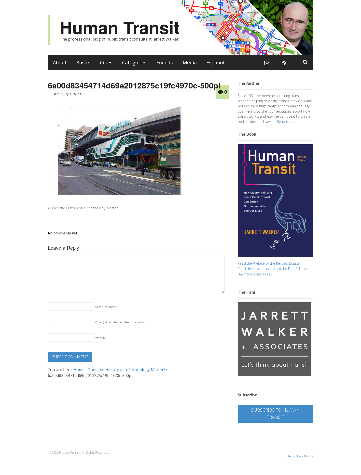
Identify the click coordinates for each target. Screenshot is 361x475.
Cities (106, 62)
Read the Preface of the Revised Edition (269, 263)
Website (100, 338)
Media (190, 62)
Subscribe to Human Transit (275, 413)
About (60, 62)
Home (78, 369)
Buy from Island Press (255, 274)
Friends (164, 62)
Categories (134, 62)
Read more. (286, 121)
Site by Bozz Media (299, 456)
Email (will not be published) (120, 322)
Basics (83, 62)
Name (106, 307)
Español (215, 62)
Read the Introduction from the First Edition (272, 268)
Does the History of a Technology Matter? (84, 208)
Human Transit (120, 27)
